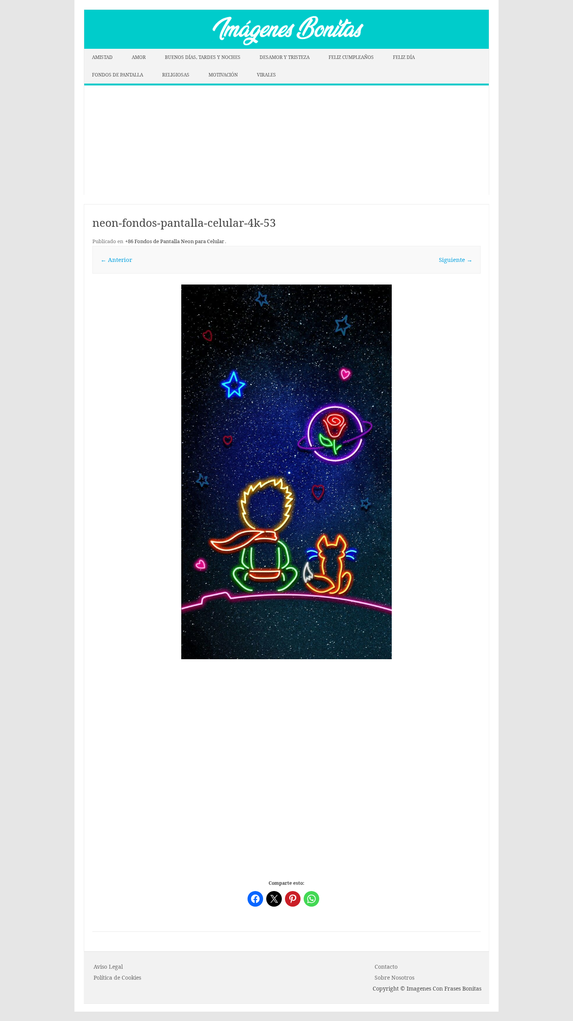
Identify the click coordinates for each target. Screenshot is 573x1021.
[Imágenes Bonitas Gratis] (286, 46)
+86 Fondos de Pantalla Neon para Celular (174, 241)
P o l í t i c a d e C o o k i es (117, 977)
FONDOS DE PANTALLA (117, 74)
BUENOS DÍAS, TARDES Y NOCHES (203, 57)
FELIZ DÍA (404, 57)
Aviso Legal (108, 966)
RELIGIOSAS (175, 74)
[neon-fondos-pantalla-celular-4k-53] (286, 472)
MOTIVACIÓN (223, 74)
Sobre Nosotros (394, 977)
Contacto (386, 966)
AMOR (139, 57)
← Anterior (116, 259)
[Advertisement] (286, 140)
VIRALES (266, 74)
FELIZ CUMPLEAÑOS (351, 57)
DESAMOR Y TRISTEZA (284, 57)
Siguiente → (455, 259)
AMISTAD (102, 57)
